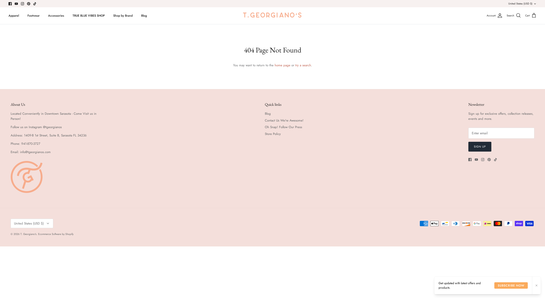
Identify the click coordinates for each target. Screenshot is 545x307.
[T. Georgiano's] (272, 16)
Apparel (14, 15)
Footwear (33, 15)
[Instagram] (22, 3)
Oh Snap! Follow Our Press (283, 127)
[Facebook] (10, 3)
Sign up (480, 147)
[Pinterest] (28, 3)
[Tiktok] (34, 3)
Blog (144, 15)
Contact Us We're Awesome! (284, 120)
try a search (303, 65)
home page (282, 65)
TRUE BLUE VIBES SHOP (89, 15)
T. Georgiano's (28, 234)
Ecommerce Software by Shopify (55, 234)
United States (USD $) (520, 4)
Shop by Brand (123, 15)
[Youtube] (16, 3)
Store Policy (273, 134)
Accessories (56, 15)
